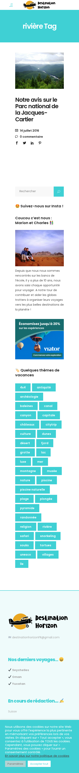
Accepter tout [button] (39, 764)
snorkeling (48, 536)
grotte (25, 452)
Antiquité (44, 387)
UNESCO (25, 555)
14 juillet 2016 (29, 131)
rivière (47, 527)
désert (25, 443)
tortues (45, 545)
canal (48, 406)
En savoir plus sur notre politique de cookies (37, 756)
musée (52, 471)
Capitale (48, 415)
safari (24, 536)
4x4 (23, 387)
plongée (46, 499)
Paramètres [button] (15, 764)
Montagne (28, 471)
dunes (46, 434)
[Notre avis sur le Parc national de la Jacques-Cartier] (39, 70)
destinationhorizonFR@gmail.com (36, 637)
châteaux (27, 425)
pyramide (27, 508)
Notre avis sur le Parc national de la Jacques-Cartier (36, 109)
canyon (25, 415)
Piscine (46, 480)
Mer (40, 462)
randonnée (28, 517)
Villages (48, 555)
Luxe (23, 462)
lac (43, 452)
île (21, 564)
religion (25, 527)
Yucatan (18, 684)
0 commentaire (31, 137)
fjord (44, 443)
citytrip (51, 425)
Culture (25, 434)
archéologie (29, 397)
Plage (24, 499)
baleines (26, 406)
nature (25, 480)
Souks (24, 545)
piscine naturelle (32, 490)
